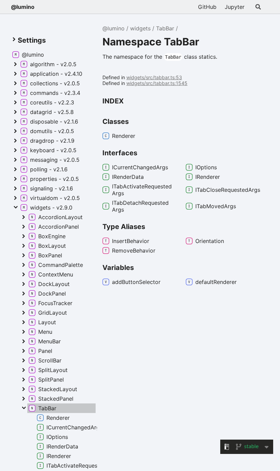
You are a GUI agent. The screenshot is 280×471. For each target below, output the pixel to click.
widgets (140, 28)
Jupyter (234, 6)
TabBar (165, 28)
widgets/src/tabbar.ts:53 (154, 77)
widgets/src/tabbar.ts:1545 (156, 83)
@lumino (22, 6)
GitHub (207, 6)
